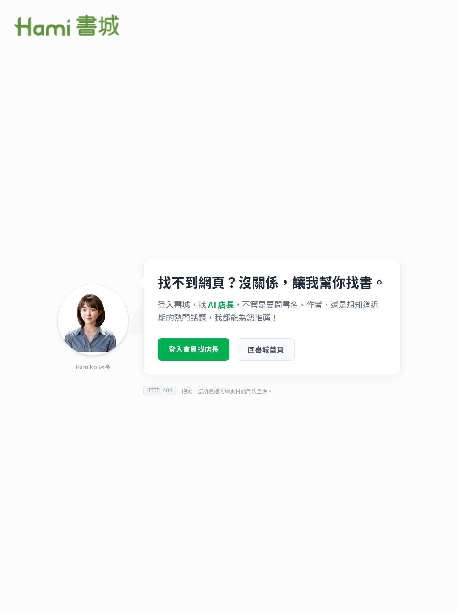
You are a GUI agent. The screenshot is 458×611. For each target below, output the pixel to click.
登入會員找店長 (194, 349)
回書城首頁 (266, 349)
